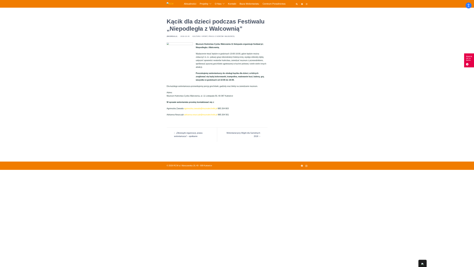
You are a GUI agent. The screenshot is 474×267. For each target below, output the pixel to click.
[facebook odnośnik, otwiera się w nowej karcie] (302, 3)
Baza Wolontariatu (249, 3)
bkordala (172, 36)
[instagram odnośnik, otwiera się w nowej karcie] (306, 3)
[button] (297, 4)
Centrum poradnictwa (274, 3)
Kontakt (232, 3)
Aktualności (190, 3)
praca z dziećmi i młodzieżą (222, 36)
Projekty (204, 3)
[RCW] (170, 4)
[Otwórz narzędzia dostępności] (469, 5)
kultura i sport (200, 36)
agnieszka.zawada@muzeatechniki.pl (200, 108)
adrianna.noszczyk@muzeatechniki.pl (200, 115)
